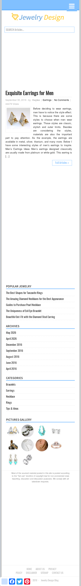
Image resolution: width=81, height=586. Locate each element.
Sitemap (44, 572)
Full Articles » (62, 163)
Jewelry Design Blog (50, 580)
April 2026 (11, 339)
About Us (40, 569)
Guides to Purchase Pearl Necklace (23, 305)
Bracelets (11, 384)
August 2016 (12, 357)
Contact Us (57, 572)
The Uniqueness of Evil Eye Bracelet (23, 311)
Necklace (10, 396)
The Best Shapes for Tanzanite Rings (24, 293)
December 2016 (14, 345)
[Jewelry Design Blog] (40, 22)
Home (29, 569)
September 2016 (14, 351)
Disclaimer (31, 572)
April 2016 (11, 369)
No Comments (61, 99)
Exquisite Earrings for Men (29, 93)
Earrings (47, 99)
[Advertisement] (38, 62)
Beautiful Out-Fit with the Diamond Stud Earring (30, 317)
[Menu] (72, 6)
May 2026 (11, 333)
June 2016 (11, 363)
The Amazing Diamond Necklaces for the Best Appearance (35, 299)
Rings (9, 402)
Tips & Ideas (12, 408)
